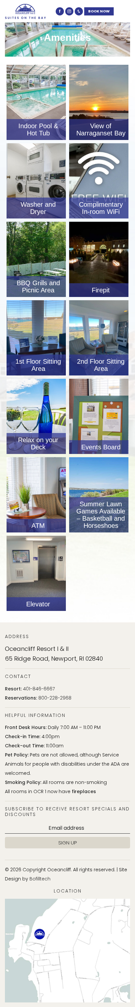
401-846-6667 (39, 689)
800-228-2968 (54, 698)
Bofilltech (39, 879)
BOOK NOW (99, 11)
